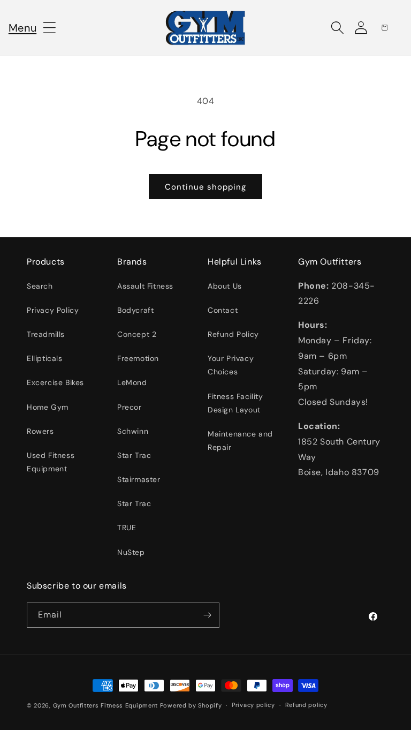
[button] (22, 28)
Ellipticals (45, 358)
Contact (223, 310)
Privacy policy (253, 705)
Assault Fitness (145, 286)
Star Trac (134, 455)
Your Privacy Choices (231, 365)
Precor (129, 407)
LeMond (132, 382)
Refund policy (306, 705)
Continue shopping (205, 187)
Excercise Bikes (55, 382)
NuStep (131, 552)
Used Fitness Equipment (50, 461)
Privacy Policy (53, 310)
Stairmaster (139, 479)
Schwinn (132, 431)
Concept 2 (136, 334)
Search (40, 286)
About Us (225, 286)
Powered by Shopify (191, 705)
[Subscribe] (207, 615)
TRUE (126, 527)
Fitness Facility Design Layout (235, 403)
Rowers (40, 431)
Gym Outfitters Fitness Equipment (105, 705)
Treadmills (46, 334)
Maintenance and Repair (240, 440)
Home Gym (47, 407)
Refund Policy (233, 334)
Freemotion (138, 358)
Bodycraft (135, 310)
